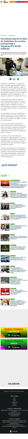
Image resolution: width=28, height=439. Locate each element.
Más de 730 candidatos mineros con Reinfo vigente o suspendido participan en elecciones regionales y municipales (18, 303)
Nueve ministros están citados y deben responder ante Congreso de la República (17, 206)
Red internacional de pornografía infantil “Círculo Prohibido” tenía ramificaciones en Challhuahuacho (18, 281)
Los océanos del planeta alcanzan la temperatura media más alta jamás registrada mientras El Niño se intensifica (14, 184)
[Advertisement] (14, 19)
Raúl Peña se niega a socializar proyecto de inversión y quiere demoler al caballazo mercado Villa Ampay (18, 270)
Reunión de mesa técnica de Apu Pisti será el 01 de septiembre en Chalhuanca (18, 258)
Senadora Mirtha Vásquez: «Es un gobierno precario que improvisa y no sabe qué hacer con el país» (14, 196)
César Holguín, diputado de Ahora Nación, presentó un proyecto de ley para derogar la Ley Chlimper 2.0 (18, 217)
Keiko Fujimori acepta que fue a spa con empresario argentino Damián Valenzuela (18, 227)
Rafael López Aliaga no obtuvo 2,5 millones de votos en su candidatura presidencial (18, 292)
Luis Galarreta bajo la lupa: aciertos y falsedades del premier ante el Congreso (18, 248)
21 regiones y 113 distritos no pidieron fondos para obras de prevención (18, 237)
